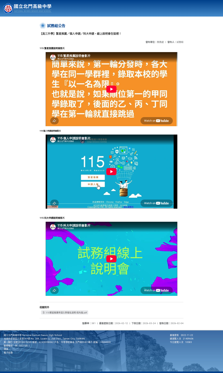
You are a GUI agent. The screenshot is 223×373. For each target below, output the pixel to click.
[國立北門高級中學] (27, 8)
